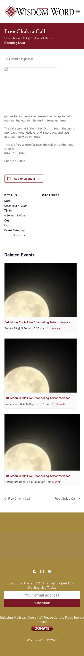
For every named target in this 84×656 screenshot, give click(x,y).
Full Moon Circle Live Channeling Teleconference (37, 322)
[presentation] (40, 290)
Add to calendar (24, 178)
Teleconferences (14, 235)
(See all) (31, 43)
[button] (78, 11)
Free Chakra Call (18, 498)
